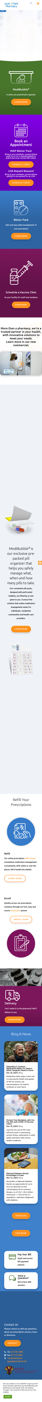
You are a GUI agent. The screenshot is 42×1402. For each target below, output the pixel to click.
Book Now (21, 305)
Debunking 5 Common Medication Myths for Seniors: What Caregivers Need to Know (19, 1068)
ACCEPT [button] (8, 1396)
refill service (30, 858)
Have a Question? (23, 1276)
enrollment (15, 910)
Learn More (21, 43)
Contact (12, 1343)
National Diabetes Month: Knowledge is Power (17, 1174)
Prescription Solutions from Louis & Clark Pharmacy (21, 27)
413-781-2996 (17, 1352)
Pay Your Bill (24, 1254)
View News (21, 1233)
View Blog (21, 1216)
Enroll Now (21, 919)
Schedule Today (21, 164)
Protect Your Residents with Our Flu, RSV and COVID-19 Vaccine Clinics (20, 1122)
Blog (21, 1073)
